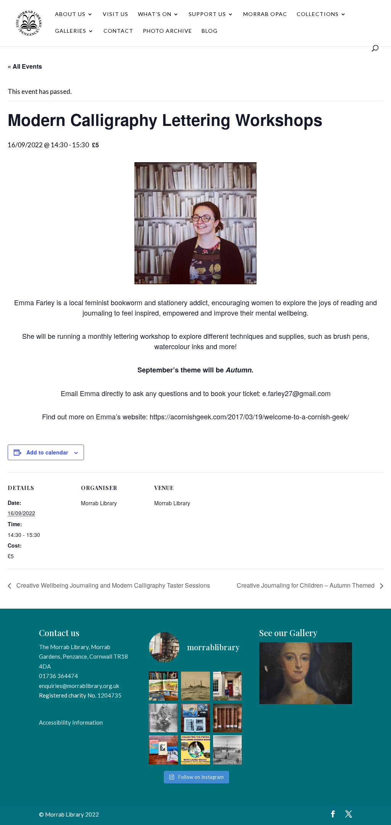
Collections (318, 14)
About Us (70, 14)
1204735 (109, 695)
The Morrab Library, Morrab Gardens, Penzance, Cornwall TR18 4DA (83, 656)
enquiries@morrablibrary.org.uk (79, 685)
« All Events (25, 66)
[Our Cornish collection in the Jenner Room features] (195, 718)
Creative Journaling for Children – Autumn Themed (306, 585)
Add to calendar (47, 452)
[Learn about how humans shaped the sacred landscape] (195, 749)
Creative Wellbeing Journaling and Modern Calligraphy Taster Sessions (112, 585)
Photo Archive (167, 31)
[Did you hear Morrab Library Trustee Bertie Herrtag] (227, 686)
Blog (210, 31)
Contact (118, 31)
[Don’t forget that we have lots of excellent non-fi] (163, 686)
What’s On (154, 14)
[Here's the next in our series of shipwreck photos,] (195, 686)
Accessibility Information (71, 722)
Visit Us (115, 14)
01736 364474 (58, 675)
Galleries (70, 31)
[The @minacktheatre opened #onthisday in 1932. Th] (163, 749)
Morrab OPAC (265, 14)
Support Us (207, 14)
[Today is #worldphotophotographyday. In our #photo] (163, 718)
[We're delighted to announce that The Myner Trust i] (227, 718)
